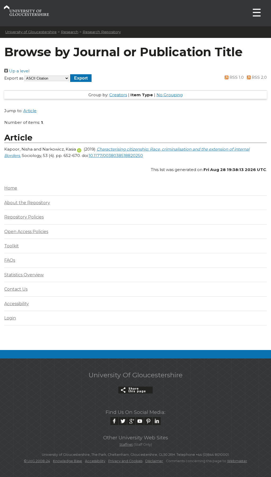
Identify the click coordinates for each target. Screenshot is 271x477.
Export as (13, 78)
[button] (81, 78)
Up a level (18, 70)
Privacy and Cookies (125, 461)
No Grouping (169, 94)
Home (10, 188)
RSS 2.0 (259, 77)
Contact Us (16, 289)
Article (30, 110)
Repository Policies (24, 217)
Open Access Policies (26, 231)
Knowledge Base (67, 461)
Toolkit (11, 245)
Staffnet (126, 445)
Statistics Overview (24, 274)
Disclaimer (154, 461)
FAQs (9, 260)
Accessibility (16, 303)
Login (10, 318)
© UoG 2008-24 (37, 461)
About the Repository (27, 202)
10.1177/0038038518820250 (116, 155)
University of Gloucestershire (31, 32)
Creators (118, 94)
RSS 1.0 (236, 77)
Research (69, 32)
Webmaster (237, 461)
